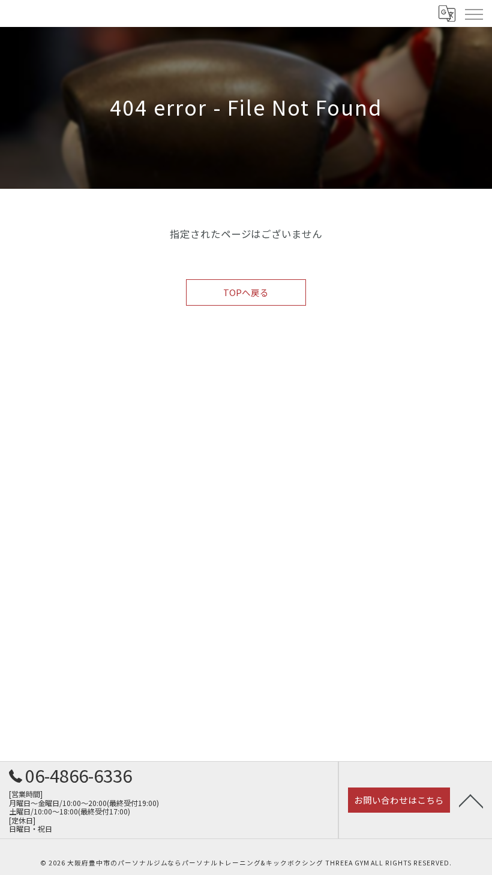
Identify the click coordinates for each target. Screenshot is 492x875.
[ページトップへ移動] (471, 800)
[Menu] (473, 13)
